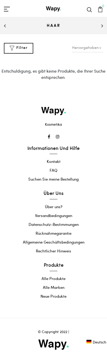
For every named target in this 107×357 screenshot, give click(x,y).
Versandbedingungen (53, 215)
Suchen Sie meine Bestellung (53, 179)
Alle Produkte (53, 278)
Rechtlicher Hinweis (53, 250)
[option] (53, 25)
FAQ (53, 170)
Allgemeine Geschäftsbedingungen (53, 242)
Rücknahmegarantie (53, 233)
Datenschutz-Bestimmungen (54, 224)
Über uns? (53, 206)
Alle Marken (53, 287)
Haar (53, 25)
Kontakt (54, 161)
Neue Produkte (53, 296)
